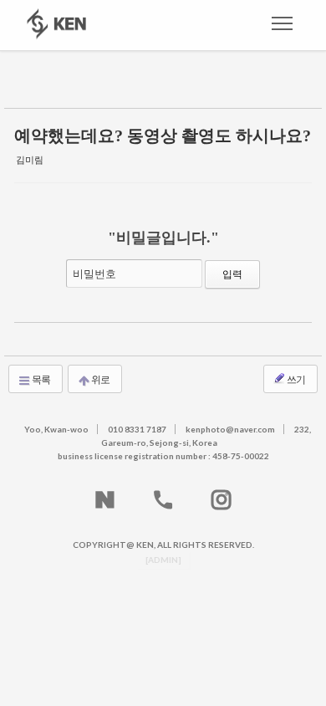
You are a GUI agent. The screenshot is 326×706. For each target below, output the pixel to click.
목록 (40, 379)
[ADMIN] (163, 560)
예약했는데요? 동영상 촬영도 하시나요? (162, 135)
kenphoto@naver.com (230, 429)
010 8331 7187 (137, 429)
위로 (100, 379)
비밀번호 (94, 273)
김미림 (29, 159)
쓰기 (295, 379)
